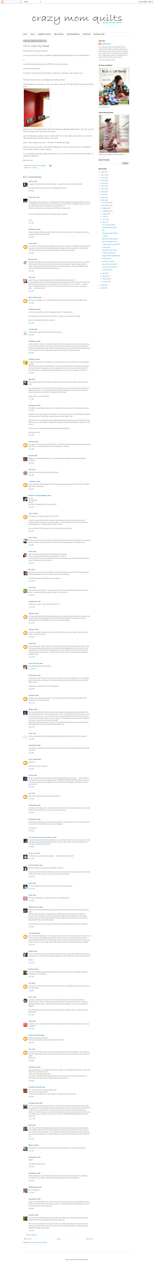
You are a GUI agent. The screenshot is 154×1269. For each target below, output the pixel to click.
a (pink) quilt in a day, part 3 (111, 244)
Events (32, 34)
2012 (103, 189)
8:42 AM (31, 449)
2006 (103, 288)
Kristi (30, 883)
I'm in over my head (108, 225)
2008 (103, 200)
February (106, 279)
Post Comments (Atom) (39, 1242)
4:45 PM (31, 799)
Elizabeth (32, 613)
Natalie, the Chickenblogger (38, 495)
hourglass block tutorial (109, 233)
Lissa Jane (32, 197)
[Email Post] (50, 165)
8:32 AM (31, 335)
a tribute (105, 236)
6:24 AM (31, 1139)
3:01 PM (31, 769)
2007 (103, 285)
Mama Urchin (33, 297)
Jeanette (32, 1215)
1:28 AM (31, 1230)
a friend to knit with (35, 1087)
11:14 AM (32, 963)
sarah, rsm (32, 853)
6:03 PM (31, 831)
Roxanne (32, 442)
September (106, 211)
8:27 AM (31, 303)
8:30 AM (31, 323)
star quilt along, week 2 (109, 264)
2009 (103, 197)
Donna (31, 243)
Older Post (89, 1239)
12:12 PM (32, 669)
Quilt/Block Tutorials (44, 34)
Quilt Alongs (87, 34)
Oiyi (30, 569)
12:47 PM (32, 703)
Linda (30, 733)
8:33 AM (31, 353)
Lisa (30, 1049)
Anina (30, 551)
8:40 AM (31, 435)
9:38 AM (31, 531)
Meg (30, 379)
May (104, 222)
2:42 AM (31, 927)
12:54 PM (32, 727)
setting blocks (106, 258)
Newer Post (27, 1239)
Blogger (85, 1259)
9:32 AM (31, 489)
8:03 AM (31, 191)
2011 (103, 192)
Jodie (30, 895)
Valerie (31, 181)
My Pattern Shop (99, 34)
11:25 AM (32, 623)
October (105, 208)
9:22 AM (31, 475)
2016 (103, 178)
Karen (31, 997)
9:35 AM (31, 507)
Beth (30, 1125)
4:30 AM (31, 1061)
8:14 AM (31, 271)
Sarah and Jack (34, 663)
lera (30, 793)
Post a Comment (31, 1235)
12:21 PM (32, 1119)
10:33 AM (32, 595)
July (104, 216)
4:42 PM (31, 787)
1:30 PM (31, 753)
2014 (103, 183)
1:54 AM (31, 900)
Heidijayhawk (33, 1187)
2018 (103, 172)
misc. (30, 167)
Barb (30, 1021)
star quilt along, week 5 (109, 227)
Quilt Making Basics (73, 34)
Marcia (31, 259)
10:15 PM (32, 877)
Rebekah (32, 969)
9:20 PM (31, 859)
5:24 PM (31, 1180)
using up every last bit (109, 267)
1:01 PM (31, 739)
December (106, 202)
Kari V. (31, 537)
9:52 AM (31, 545)
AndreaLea (32, 359)
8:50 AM (31, 463)
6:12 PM (31, 1015)
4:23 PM (31, 976)
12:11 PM (32, 657)
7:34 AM (31, 1097)
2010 (103, 194)
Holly (30, 643)
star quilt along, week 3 (109, 250)
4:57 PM (31, 1167)
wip (103, 230)
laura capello (33, 759)
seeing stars (106, 247)
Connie (31, 775)
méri (30, 469)
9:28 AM (31, 1208)
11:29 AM (32, 637)
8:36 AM (31, 373)
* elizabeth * (33, 481)
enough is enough (108, 261)
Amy (30, 587)
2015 (103, 180)
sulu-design (32, 933)
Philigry (31, 709)
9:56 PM (31, 1042)
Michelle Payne (34, 907)
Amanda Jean (106, 44)
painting (34, 167)
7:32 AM (31, 1192)
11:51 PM (32, 888)
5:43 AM (31, 1081)
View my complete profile (107, 60)
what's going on (107, 270)
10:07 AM (32, 945)
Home (25, 34)
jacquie (31, 455)
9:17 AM (31, 1151)
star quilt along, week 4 (109, 241)
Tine (30, 277)
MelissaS (32, 1145)
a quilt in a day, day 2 (109, 253)
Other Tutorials (59, 34)
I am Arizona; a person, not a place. (40, 837)
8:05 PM (31, 847)
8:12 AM (31, 237)
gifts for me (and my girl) (110, 239)
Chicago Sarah (34, 1103)
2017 (103, 175)
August (105, 214)
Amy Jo (31, 513)
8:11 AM (31, 223)
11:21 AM (32, 607)
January (105, 282)
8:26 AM (31, 291)
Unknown (32, 629)
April (104, 273)
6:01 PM (31, 813)
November (106, 205)
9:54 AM (31, 563)
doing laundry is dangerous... (111, 256)
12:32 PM (32, 689)
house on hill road (35, 1035)
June (104, 219)
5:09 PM (31, 991)
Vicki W (31, 329)
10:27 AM (32, 581)
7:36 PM (31, 1029)
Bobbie (31, 951)
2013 (103, 186)
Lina (30, 983)
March (105, 276)
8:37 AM (31, 399)
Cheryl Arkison (34, 865)
